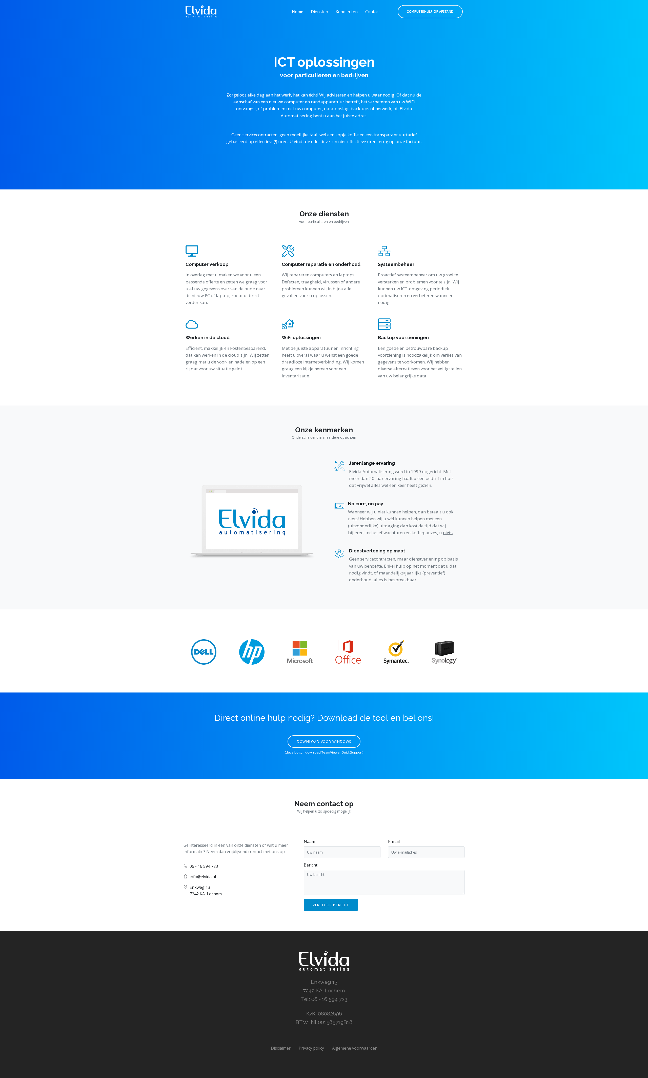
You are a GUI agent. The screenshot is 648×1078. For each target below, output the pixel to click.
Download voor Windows (324, 741)
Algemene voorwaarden (354, 1048)
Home (297, 11)
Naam (309, 841)
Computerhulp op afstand (430, 11)
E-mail (394, 841)
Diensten (319, 11)
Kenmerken (347, 11)
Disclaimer (281, 1048)
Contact (372, 11)
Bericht (310, 865)
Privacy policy (311, 1048)
